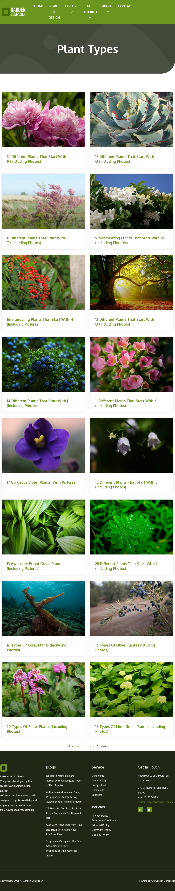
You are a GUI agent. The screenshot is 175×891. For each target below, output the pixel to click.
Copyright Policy (101, 829)
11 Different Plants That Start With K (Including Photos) (126, 403)
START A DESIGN (54, 12)
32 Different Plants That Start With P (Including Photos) (36, 158)
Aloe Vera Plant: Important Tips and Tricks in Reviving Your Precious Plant (64, 829)
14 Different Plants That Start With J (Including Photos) (37, 403)
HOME (39, 6)
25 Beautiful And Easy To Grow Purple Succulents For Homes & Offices (63, 813)
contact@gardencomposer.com (155, 801)
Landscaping (99, 780)
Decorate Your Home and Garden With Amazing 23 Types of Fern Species (64, 780)
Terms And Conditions (104, 820)
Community (98, 789)
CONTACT (125, 6)
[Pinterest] (149, 809)
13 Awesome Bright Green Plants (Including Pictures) (34, 566)
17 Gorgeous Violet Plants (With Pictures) (42, 482)
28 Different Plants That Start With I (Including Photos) (126, 566)
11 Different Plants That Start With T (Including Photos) (36, 240)
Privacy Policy (100, 815)
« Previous (73, 746)
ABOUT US (107, 9)
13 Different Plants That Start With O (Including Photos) (124, 321)
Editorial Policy (100, 825)
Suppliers (97, 794)
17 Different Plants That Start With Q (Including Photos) (124, 158)
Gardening (98, 775)
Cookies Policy (100, 834)
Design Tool (99, 785)
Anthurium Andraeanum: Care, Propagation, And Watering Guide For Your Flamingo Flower (64, 797)
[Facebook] (140, 809)
